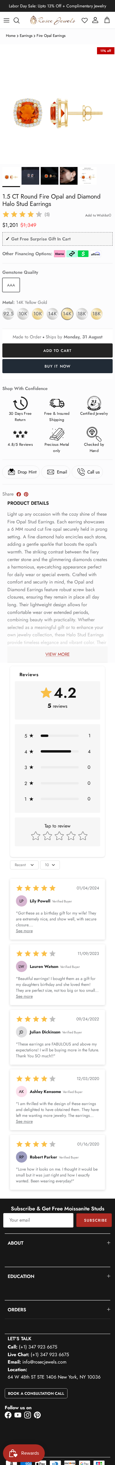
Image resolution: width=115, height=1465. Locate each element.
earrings (26, 35)
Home (11, 35)
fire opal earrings (51, 35)
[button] (85, 20)
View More (57, 654)
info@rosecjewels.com (44, 1362)
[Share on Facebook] (19, 494)
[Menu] (6, 20)
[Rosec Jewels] (52, 20)
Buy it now (57, 366)
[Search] (19, 20)
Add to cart (57, 350)
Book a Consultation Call (36, 1393)
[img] (22, 214)
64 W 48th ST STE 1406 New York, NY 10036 (54, 1377)
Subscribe (95, 1220)
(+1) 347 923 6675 (38, 1346)
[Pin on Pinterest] (26, 494)
